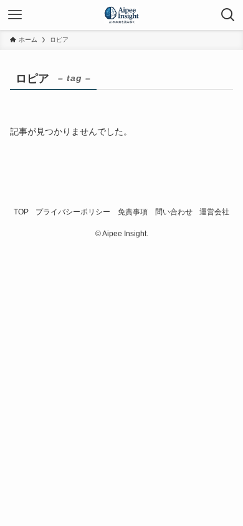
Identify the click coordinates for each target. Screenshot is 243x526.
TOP (21, 212)
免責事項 (133, 212)
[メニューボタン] (15, 15)
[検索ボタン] (228, 15)
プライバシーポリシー (73, 212)
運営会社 (214, 212)
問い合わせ (174, 212)
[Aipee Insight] (121, 15)
